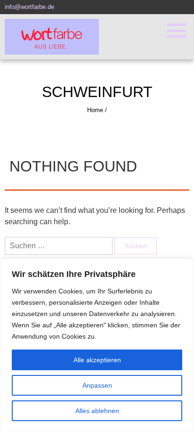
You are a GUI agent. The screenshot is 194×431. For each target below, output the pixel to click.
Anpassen (97, 385)
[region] (97, 345)
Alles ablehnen (97, 411)
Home (95, 110)
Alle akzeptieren (97, 360)
